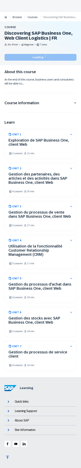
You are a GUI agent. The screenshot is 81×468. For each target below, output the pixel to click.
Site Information (25, 429)
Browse (17, 17)
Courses (33, 17)
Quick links (22, 401)
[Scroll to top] (8, 457)
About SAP (22, 420)
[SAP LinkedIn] (24, 444)
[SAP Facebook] (8, 444)
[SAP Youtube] (16, 444)
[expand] (71, 134)
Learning (26, 388)
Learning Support (26, 411)
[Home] (6, 17)
